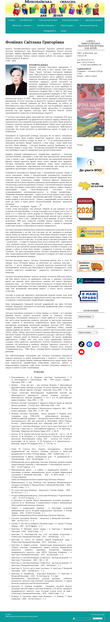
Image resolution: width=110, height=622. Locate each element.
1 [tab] (81, 131)
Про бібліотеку (26, 20)
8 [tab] (81, 135)
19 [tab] (100, 138)
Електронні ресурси (70, 20)
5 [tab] (96, 131)
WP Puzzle (101, 614)
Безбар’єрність (50, 31)
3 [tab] (89, 131)
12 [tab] (96, 135)
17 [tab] (93, 138)
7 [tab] (104, 131)
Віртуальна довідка (94, 20)
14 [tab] (104, 135)
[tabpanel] (91, 110)
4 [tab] (93, 131)
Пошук (80, 145)
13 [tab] (100, 135)
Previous (79, 110)
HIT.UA (94, 618)
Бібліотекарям (67, 25)
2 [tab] (85, 131)
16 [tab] (89, 138)
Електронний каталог (48, 20)
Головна (11, 20)
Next (103, 110)
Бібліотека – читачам (21, 25)
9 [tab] (85, 135)
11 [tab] (93, 135)
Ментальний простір (89, 25)
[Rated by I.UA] (81, 619)
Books (63, 31)
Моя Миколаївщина (45, 25)
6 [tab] (100, 131)
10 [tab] (89, 135)
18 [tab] (96, 138)
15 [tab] (85, 138)
